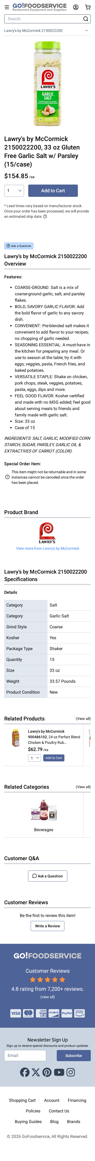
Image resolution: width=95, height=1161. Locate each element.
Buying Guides (28, 1121)
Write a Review (47, 926)
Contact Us (59, 1110)
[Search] (85, 19)
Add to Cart (53, 190)
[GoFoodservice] (42, 7)
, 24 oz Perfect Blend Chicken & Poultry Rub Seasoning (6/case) (54, 737)
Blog (54, 1121)
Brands (73, 1121)
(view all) (47, 997)
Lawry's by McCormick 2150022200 (33, 30)
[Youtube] (59, 1073)
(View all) (83, 718)
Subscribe (73, 1055)
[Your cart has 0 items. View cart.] (88, 7)
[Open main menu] (7, 7)
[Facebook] (25, 1073)
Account (51, 1100)
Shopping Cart (22, 1100)
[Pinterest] (47, 1073)
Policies (33, 1110)
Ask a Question (21, 246)
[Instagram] (70, 1073)
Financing (77, 1100)
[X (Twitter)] (36, 1073)
